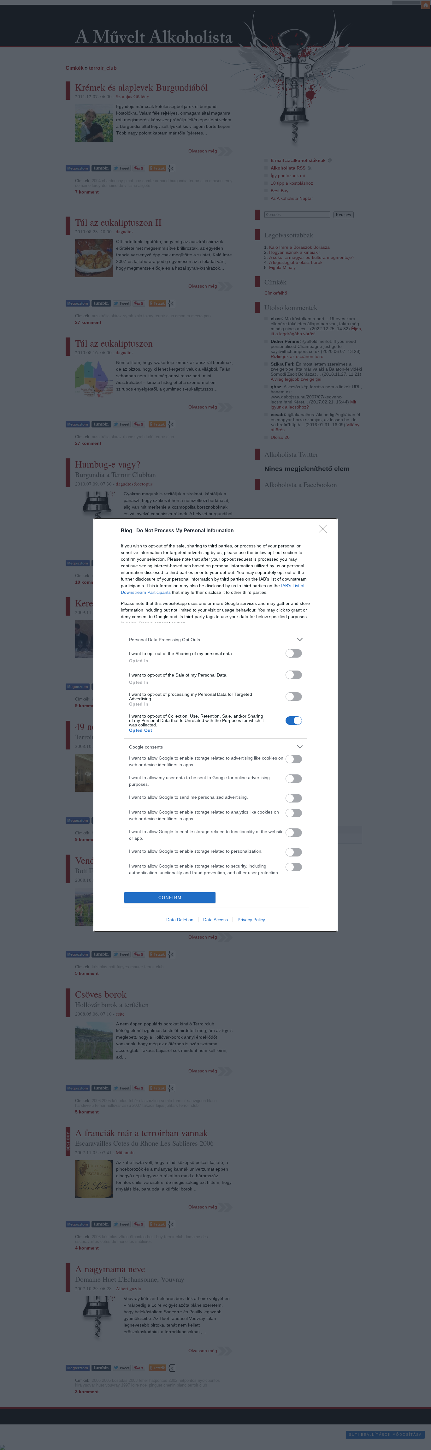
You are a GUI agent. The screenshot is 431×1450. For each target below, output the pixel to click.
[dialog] (215, 725)
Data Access (215, 919)
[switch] (294, 653)
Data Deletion (179, 919)
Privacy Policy (251, 919)
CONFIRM (170, 897)
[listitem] (215, 639)
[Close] (325, 531)
